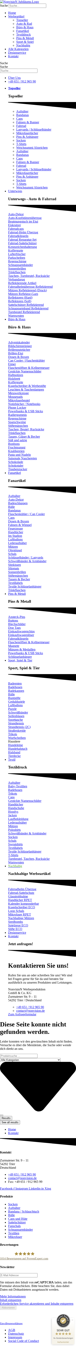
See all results (10, 1122)
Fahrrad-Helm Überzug (23, 232)
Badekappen (16, 690)
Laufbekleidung (18, 819)
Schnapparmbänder (20, 265)
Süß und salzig (17, 440)
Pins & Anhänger (27, 136)
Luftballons (15, 539)
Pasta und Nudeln (19, 454)
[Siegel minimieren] (72, 1320)
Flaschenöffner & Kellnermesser (28, 367)
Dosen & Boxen (18, 357)
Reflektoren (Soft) (19, 301)
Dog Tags (14, 627)
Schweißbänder (18, 712)
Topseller (22, 20)
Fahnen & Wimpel (20, 525)
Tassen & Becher (19, 579)
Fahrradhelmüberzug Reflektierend (30, 286)
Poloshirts (14, 829)
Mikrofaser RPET (19, 914)
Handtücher (15, 532)
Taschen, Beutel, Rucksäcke (26, 429)
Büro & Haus (24, 27)
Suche (4, 5)
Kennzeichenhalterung (22, 247)
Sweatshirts (15, 844)
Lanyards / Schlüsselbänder (33, 129)
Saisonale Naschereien (22, 458)
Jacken (12, 815)
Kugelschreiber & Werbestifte (27, 386)
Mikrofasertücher (27, 133)
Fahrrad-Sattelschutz (21, 892)
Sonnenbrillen (17, 268)
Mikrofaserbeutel (19, 400)
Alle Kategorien (18, 49)
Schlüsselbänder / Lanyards (25, 557)
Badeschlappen (18, 503)
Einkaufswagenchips (21, 631)
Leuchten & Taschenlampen (26, 389)
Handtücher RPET (20, 900)
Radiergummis (17, 415)
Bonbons (14, 444)
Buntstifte (14, 698)
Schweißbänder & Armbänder (27, 561)
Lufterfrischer (17, 254)
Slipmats (13, 568)
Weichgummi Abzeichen (32, 147)
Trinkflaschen (17, 272)
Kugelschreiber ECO (21, 907)
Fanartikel (22, 31)
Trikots (12, 734)
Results (6, 1118)
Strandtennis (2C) (19, 727)
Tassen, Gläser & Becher (24, 436)
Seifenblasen (16, 716)
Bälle (11, 506)
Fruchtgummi (16, 447)
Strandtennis (16, 723)
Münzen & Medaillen (21, 649)
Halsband (14, 752)
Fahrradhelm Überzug (22, 889)
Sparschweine (17, 422)
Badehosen (15, 687)
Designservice (17, 52)
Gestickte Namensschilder (24, 371)
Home (12, 12)
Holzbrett (14, 378)
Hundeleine (15, 745)
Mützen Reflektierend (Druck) (27, 290)
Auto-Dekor (16, 214)
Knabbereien (16, 451)
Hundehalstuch (17, 748)
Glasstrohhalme (18, 896)
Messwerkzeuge (18, 393)
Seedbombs (15, 921)
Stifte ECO (15, 929)
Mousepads (15, 396)
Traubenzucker (17, 469)
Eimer (12, 364)
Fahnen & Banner (27, 122)
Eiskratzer (14, 225)
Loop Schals (16, 911)
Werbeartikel (16, 16)
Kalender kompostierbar (23, 903)
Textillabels (15, 583)
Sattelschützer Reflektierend (26, 304)
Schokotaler (15, 465)
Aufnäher (22, 111)
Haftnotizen (15, 375)
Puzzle (12, 709)
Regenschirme (17, 261)
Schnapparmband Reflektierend (28, 308)
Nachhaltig (23, 45)
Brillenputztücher (19, 349)
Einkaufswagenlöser (21, 635)
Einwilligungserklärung (11, 1323)
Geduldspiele (16, 701)
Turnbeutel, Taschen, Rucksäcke (29, 858)
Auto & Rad (24, 23)
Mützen (13, 546)
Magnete (13, 646)
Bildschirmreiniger (20, 346)
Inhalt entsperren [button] (10, 1300)
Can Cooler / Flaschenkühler (26, 360)
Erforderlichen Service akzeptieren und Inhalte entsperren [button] (36, 1303)
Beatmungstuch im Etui (23, 221)
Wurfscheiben (17, 738)
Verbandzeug (16, 279)
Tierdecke (14, 756)
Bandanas (22, 115)
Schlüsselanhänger (20, 656)
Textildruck (23, 34)
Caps (19, 118)
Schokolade (15, 462)
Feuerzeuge (15, 528)
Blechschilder (17, 624)
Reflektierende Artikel (22, 283)
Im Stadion (15, 535)
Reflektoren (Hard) (20, 297)
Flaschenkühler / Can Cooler (26, 514)
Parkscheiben (16, 257)
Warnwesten (16, 315)
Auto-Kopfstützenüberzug (25, 218)
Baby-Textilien (17, 786)
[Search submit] (1, 1115)
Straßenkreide (17, 730)
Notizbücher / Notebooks (24, 404)
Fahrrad (21, 126)
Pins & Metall (25, 38)
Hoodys (13, 811)
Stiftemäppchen (18, 425)
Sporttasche (15, 719)
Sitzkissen (14, 564)
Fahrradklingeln (18, 236)
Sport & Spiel (25, 41)
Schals (12, 554)
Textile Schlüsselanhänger (24, 586)
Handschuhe (16, 808)
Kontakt (13, 56)
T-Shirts (21, 144)
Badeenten (15, 683)
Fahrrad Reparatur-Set (22, 239)
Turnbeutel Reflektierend (24, 312)
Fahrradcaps (16, 228)
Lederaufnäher (17, 543)
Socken (21, 140)
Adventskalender (19, 342)
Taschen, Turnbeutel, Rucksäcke (29, 275)
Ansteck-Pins (16, 617)
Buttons (13, 620)
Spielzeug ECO (18, 925)
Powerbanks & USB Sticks (25, 411)
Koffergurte (15, 250)
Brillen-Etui (15, 353)
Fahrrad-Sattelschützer (22, 243)
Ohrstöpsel (15, 550)
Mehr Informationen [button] (13, 1296)
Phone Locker (17, 407)
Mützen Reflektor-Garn (23, 294)
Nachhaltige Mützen (21, 918)
